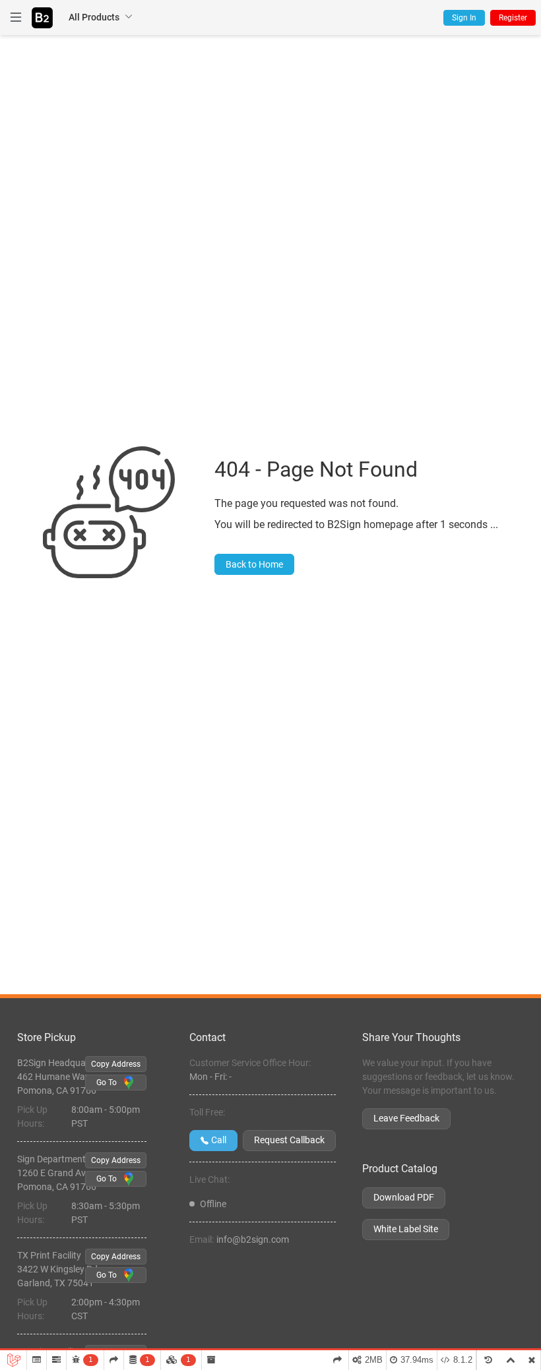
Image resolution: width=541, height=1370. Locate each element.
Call (218, 1140)
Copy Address (116, 1064)
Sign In (464, 17)
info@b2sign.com (252, 1239)
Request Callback (289, 1140)
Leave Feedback (406, 1118)
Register (513, 17)
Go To (106, 1082)
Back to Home (254, 564)
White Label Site (405, 1229)
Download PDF (403, 1197)
